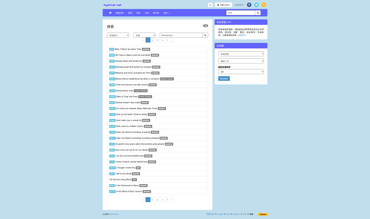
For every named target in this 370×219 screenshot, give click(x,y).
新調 (130, 12)
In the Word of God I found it (130, 191)
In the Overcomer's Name (128, 185)
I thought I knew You (125, 167)
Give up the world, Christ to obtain (132, 114)
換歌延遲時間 (224, 66)
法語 (228, 214)
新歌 (138, 12)
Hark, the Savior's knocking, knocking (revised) (138, 137)
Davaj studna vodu (128, 90)
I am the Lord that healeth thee (130, 155)
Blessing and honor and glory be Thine (134, 72)
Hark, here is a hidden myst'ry (130, 126)
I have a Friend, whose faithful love (132, 161)
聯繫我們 (210, 214)
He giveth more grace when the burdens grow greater (141, 143)
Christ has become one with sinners (133, 84)
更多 (166, 12)
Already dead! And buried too (130, 60)
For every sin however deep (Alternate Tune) (137, 108)
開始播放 (224, 78)
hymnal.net (113, 214)
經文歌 (156, 12)
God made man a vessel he (129, 120)
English (220, 214)
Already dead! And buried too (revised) (134, 66)
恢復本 (242, 35)
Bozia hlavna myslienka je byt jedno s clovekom (141, 78)
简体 (245, 214)
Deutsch (236, 214)
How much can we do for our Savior (133, 149)
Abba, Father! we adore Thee (129, 49)
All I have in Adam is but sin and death (134, 54)
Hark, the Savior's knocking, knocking (134, 132)
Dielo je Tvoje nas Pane (130, 96)
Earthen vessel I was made (129, 102)
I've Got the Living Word (122, 179)
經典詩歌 (120, 12)
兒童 (147, 12)
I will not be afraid (124, 173)
